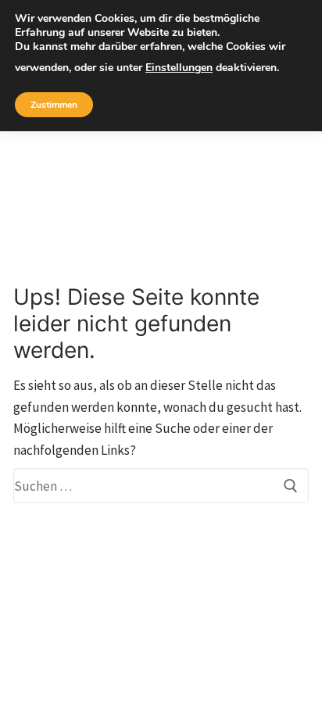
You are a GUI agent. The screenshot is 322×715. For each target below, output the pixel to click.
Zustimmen (53, 104)
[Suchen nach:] (161, 485)
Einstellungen (179, 67)
